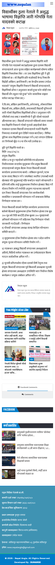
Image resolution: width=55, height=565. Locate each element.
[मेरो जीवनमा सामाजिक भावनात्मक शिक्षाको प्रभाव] (8, 461)
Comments (29, 394)
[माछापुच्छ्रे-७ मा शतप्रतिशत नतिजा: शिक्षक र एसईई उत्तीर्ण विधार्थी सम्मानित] (39, 322)
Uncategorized (11, 328)
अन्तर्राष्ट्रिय (8, 359)
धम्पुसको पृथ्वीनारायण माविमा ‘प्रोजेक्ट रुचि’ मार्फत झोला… (33, 433)
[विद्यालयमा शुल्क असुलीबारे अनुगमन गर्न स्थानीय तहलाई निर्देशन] (39, 353)
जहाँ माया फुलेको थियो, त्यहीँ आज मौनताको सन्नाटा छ (32, 472)
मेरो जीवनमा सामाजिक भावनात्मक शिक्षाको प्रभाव (32, 459)
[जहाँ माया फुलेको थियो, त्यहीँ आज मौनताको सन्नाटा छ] (8, 474)
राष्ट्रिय (31, 359)
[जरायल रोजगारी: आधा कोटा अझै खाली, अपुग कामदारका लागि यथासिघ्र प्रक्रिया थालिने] (15, 322)
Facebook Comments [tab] (28, 387)
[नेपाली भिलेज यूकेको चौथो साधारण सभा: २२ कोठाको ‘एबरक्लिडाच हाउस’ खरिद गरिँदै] (15, 353)
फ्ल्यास (32, 328)
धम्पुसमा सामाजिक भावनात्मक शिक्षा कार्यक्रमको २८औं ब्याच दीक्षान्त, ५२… (33, 446)
